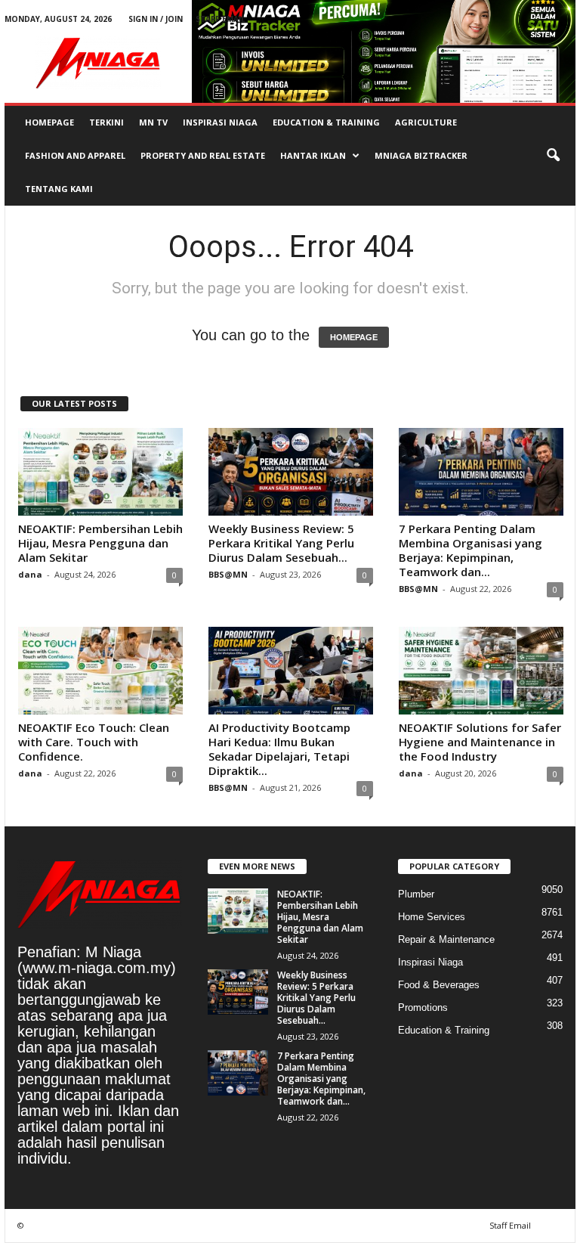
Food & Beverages (439, 984)
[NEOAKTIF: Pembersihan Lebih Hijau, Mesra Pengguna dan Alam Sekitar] (100, 472)
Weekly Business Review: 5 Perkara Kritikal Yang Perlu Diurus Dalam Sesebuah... (281, 543)
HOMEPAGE (354, 337)
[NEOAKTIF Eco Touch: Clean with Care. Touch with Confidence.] (100, 670)
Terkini (106, 122)
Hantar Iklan (313, 155)
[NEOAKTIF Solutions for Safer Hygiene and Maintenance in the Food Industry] (481, 670)
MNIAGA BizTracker (421, 155)
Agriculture (426, 122)
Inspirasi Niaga (220, 122)
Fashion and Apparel (75, 155)
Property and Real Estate (202, 155)
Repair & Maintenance (446, 939)
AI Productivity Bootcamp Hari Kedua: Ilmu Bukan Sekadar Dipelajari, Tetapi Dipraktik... (279, 749)
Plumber (416, 894)
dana (30, 574)
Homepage (49, 122)
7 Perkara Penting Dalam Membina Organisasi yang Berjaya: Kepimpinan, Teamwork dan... (470, 550)
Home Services (431, 916)
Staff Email (220, 19)
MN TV (153, 122)
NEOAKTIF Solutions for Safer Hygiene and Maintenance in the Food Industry (480, 742)
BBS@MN (228, 574)
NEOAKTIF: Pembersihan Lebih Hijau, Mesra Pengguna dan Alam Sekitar (100, 543)
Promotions (423, 1007)
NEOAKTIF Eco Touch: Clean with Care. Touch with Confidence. (93, 742)
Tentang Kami (59, 188)
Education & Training (326, 122)
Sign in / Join (155, 19)
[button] (552, 155)
